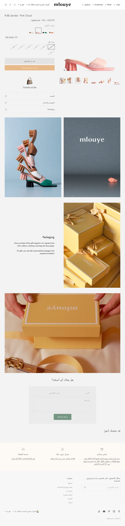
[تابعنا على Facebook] (119, 511)
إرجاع (70, 502)
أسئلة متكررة (67, 495)
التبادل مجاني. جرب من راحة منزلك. (62, 458)
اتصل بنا (69, 491)
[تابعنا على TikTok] (99, 511)
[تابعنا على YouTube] (104, 511)
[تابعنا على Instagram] (114, 511)
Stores (70, 483)
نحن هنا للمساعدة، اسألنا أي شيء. (23, 458)
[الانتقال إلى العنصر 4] (94, 81)
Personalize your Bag (29, 87)
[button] (30, 37)
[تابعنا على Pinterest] (109, 511)
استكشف (87, 4)
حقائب (118, 4)
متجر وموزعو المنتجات (64, 487)
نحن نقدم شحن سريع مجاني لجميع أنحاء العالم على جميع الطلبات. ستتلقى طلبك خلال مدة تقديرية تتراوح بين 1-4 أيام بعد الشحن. (101, 461)
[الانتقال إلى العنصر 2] (109, 81)
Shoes (109, 4)
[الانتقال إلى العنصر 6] (78, 81)
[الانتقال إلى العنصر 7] (70, 81)
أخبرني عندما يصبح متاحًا (29, 68)
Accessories (99, 4)
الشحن (70, 498)
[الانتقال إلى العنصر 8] (62, 81)
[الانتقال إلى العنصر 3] (101, 81)
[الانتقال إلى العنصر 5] (86, 81)
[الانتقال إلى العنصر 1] (117, 81)
